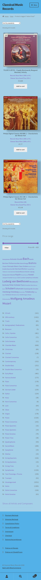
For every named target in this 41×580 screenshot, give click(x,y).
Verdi (21, 295)
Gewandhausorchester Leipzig (24, 272)
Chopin (4, 266)
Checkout (8, 536)
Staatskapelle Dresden (31, 289)
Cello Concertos (11, 337)
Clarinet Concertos (12, 357)
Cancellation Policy (12, 523)
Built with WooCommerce (11, 568)
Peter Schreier (14, 285)
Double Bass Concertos (13, 369)
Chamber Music (10, 345)
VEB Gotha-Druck (15, 295)
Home (7, 16)
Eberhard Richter (21, 269)
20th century (9, 317)
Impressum (9, 531)
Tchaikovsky (29, 292)
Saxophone (9, 450)
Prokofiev (27, 285)
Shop (11, 16)
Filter (7, 248)
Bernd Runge (24, 263)
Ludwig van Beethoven (15, 281)
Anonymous (6, 259)
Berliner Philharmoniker (11, 263)
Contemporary (10, 361)
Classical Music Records (12, 7)
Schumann (19, 288)
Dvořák (12, 269)
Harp (7, 398)
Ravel (32, 285)
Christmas (9, 349)
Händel (31, 275)
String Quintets (10, 462)
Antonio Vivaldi (16, 259)
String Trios (9, 466)
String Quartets (11, 458)
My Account (7, 576)
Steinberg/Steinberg (10, 292)
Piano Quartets (10, 426)
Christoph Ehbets (13, 266)
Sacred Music (9, 446)
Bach (26, 259)
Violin (7, 486)
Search (20, 576)
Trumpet (8, 478)
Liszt (18, 278)
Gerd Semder (11, 272)
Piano (23, 285)
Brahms (32, 263)
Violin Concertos (11, 490)
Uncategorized (10, 482)
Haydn (18, 274)
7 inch (7, 321)
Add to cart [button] (20, 86)
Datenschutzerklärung (13, 539)
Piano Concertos (11, 422)
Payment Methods (11, 515)
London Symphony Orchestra (29, 278)
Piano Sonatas (10, 434)
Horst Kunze (24, 275)
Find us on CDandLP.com (13, 552)
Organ (7, 414)
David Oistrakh (32, 266)
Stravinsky (22, 292)
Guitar (7, 394)
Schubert (10, 288)
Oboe (7, 410)
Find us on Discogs (11, 548)
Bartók (32, 259)
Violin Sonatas (10, 494)
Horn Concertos (11, 402)
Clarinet (8, 353)
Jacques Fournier (7, 278)
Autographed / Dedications (14, 325)
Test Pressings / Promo (13, 474)
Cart (31, 574)
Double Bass (6, 269)
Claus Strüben (23, 266)
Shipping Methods (11, 519)
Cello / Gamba (10, 333)
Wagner (25, 295)
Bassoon (8, 329)
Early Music (9, 373)
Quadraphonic (10, 442)
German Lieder (10, 390)
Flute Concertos (11, 386)
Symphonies (9, 470)
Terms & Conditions (12, 527)
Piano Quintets (10, 430)
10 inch (7, 313)
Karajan (15, 277)
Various (8, 295)
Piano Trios (9, 438)
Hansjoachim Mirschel (8, 275)
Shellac (7, 454)
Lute (6, 406)
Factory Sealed (10, 378)
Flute (7, 381)
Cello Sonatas (10, 341)
